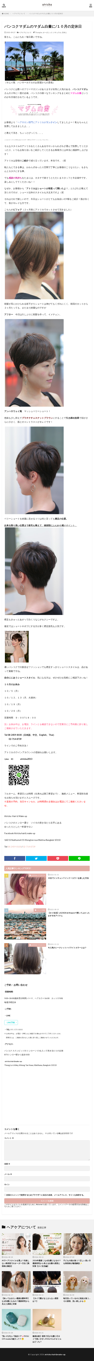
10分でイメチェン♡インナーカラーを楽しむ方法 (68, 878)
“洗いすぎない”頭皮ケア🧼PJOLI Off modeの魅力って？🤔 (15, 1337)
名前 (7, 1164)
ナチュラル (57, 32)
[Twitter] (36, 858)
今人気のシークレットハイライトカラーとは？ (67, 947)
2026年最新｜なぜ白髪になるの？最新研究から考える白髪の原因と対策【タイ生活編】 (47, 1263)
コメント (9, 1138)
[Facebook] (14, 858)
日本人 (64, 32)
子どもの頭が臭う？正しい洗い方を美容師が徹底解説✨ (77, 1261)
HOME (6, 14)
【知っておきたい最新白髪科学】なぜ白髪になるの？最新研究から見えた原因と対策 (15, 1301)
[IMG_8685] (34, 404)
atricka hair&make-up (55, 1354)
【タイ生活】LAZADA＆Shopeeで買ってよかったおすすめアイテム (69, 914)
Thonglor (38, 32)
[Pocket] (57, 858)
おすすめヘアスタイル (38, 875)
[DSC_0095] (34, 78)
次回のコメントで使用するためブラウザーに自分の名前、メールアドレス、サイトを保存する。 (45, 1195)
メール (8, 1174)
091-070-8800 (16, 1029)
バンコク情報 (41, 910)
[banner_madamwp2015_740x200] (34, 115)
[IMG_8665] (34, 297)
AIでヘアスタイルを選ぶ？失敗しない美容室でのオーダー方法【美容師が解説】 (15, 1263)
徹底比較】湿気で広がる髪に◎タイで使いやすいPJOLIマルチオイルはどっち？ (47, 1339)
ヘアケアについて (18, 13)
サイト (7, 1184)
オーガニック (48, 32)
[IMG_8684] (34, 512)
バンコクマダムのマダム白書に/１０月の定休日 (46, 13)
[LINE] (79, 858)
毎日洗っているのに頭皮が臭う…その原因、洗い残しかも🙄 (76, 1299)
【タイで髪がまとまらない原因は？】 (45, 1299)
